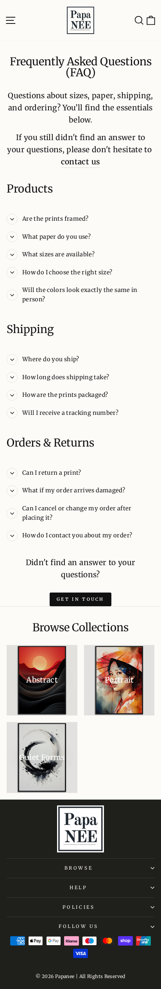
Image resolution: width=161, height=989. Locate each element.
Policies (79, 907)
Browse (78, 868)
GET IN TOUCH (80, 599)
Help (78, 887)
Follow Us (78, 926)
